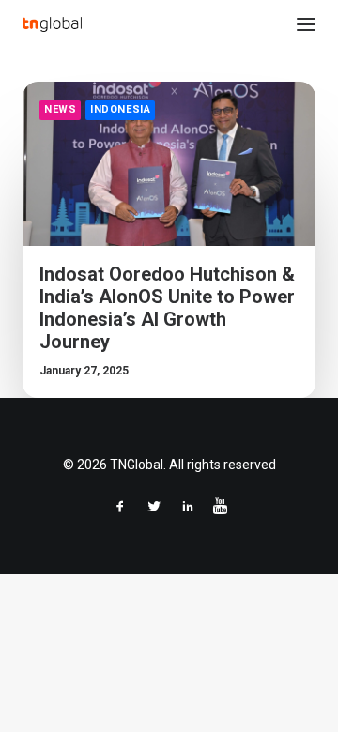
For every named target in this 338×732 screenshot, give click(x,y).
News (60, 109)
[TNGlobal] (52, 24)
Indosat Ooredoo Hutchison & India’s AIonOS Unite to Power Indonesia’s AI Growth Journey (167, 308)
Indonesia (120, 109)
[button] (306, 24)
